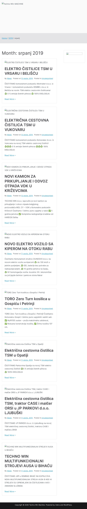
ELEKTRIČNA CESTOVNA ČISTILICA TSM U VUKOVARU (27, 125)
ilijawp (9, 78)
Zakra (57, 505)
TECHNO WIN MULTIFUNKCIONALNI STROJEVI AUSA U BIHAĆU (28, 461)
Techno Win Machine (37, 505)
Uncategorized (47, 78)
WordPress (68, 505)
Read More (9, 99)
